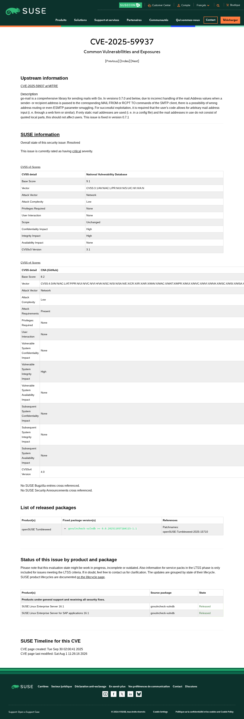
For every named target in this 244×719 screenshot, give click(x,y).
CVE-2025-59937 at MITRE (39, 86)
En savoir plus (117, 686)
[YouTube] (105, 694)
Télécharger (230, 20)
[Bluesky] (139, 694)
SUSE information (40, 134)
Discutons (191, 686)
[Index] (125, 61)
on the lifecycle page (91, 577)
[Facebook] (113, 694)
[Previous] (112, 61)
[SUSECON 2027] (130, 5)
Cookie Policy (227, 712)
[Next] (135, 61)
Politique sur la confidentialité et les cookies (196, 712)
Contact (210, 20)
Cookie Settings (160, 712)
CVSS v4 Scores (30, 262)
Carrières (43, 686)
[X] (122, 694)
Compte (185, 5)
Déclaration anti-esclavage (90, 686)
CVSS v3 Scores (30, 166)
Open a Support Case (28, 712)
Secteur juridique (61, 686)
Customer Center (161, 5)
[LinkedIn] (130, 694)
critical (76, 151)
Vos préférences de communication (149, 686)
